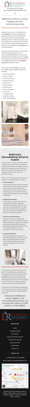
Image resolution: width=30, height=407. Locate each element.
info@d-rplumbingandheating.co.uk (16, 10)
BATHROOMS (15, 334)
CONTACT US (15, 348)
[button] (15, 13)
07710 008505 (19, 8)
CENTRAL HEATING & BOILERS (15, 337)
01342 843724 (12, 8)
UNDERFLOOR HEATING (15, 340)
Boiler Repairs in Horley (14, 393)
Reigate (7, 34)
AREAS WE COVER (15, 343)
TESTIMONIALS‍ (15, 345)
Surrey (16, 68)
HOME (15, 328)
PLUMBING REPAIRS (15, 331)
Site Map (17, 396)
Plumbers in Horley (9, 391)
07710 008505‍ (21, 358)
